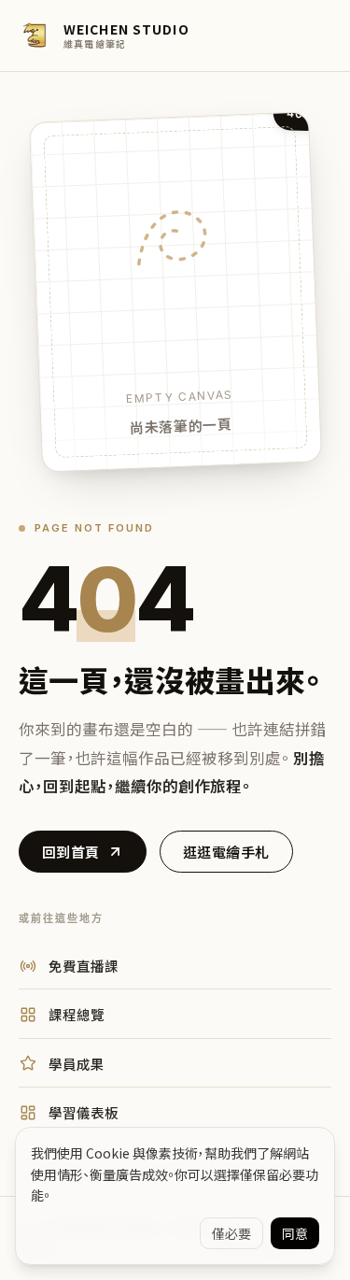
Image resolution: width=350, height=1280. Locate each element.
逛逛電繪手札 (226, 851)
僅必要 (231, 1233)
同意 (295, 1233)
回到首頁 (71, 851)
